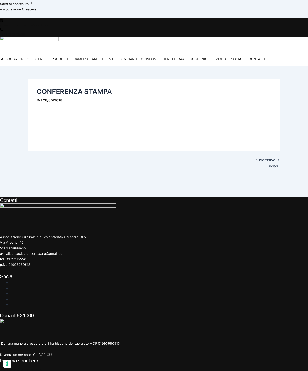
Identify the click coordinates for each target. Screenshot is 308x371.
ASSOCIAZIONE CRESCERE (22, 59)
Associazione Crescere (18, 9)
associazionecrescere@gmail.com (24, 25)
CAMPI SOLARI (85, 59)
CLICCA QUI (43, 355)
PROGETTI (60, 59)
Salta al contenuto (15, 4)
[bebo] (11, 304)
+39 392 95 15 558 (12, 34)
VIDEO (221, 59)
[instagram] (11, 288)
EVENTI (108, 59)
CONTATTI (256, 59)
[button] (24, 59)
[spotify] (11, 299)
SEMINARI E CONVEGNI (138, 59)
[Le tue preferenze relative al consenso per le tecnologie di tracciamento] (7, 364)
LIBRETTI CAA (173, 59)
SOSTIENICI (199, 59)
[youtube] (11, 293)
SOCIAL (237, 59)
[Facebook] (11, 282)
